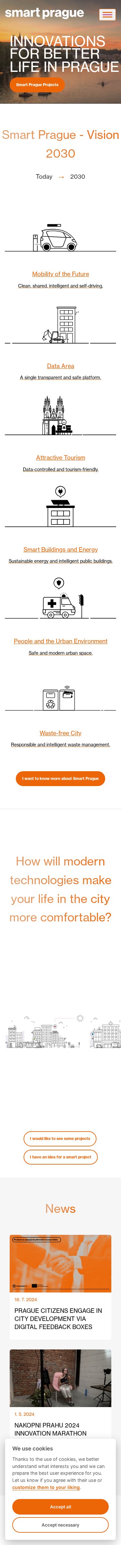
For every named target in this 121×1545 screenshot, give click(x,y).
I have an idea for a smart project (60, 1157)
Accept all (60, 1506)
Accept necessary (60, 1525)
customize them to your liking (46, 1487)
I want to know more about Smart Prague (60, 778)
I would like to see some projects (60, 1138)
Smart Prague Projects (37, 84)
